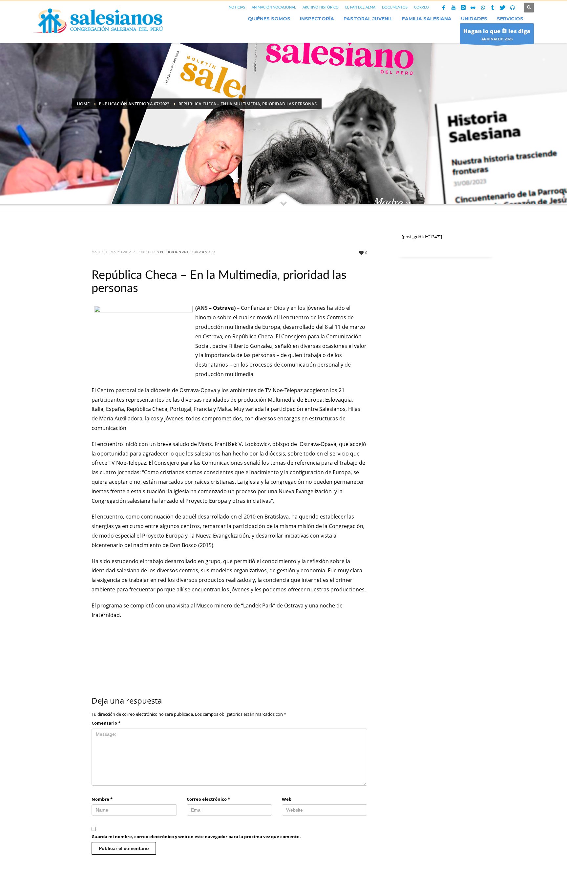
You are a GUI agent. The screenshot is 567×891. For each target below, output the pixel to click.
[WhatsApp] (483, 7)
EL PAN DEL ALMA (360, 7)
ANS (203, 307)
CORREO (421, 7)
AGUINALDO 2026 (497, 34)
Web (286, 799)
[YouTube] (453, 7)
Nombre (102, 799)
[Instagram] (463, 7)
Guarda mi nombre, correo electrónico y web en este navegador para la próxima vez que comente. (196, 836)
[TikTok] (493, 7)
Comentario (106, 723)
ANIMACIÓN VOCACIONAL (274, 7)
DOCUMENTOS (395, 7)
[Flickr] (473, 7)
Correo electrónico (208, 799)
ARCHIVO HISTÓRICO (321, 7)
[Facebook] (444, 7)
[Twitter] (503, 7)
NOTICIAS (237, 7)
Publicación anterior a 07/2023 (187, 251)
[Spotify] (512, 7)
